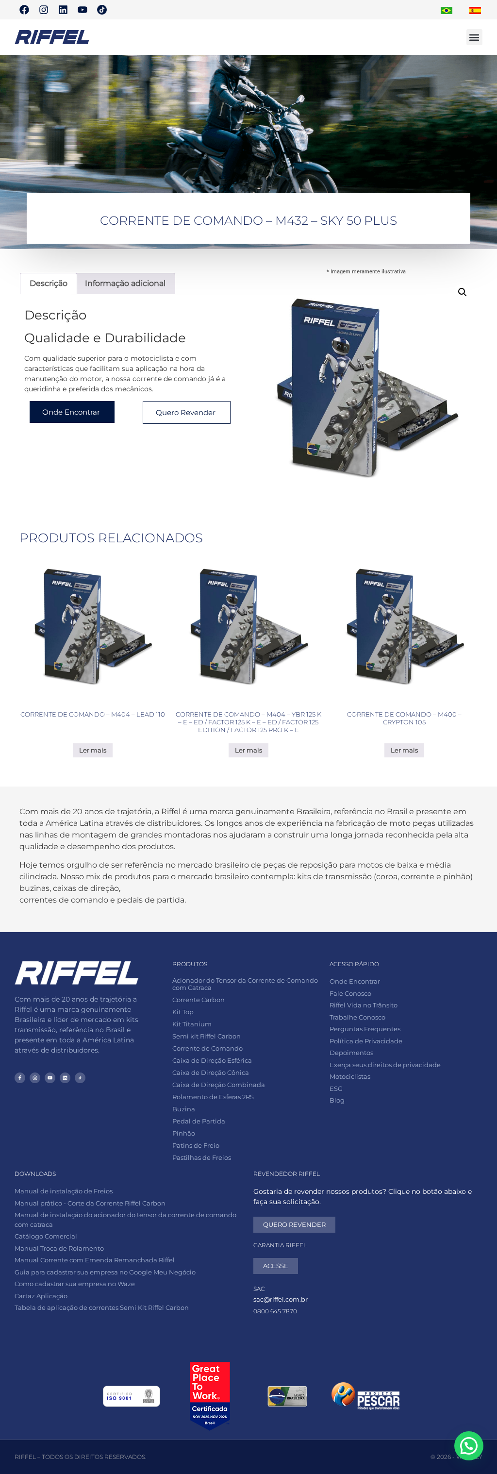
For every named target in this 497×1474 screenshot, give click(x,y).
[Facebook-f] (20, 1077)
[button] (474, 37)
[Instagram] (43, 9)
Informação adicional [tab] (125, 283)
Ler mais (92, 750)
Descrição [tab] (48, 283)
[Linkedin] (63, 9)
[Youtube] (82, 9)
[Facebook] (24, 9)
